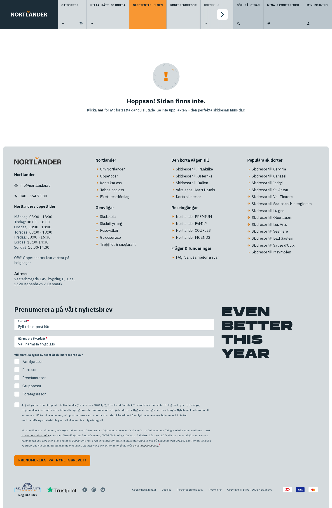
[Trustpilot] (62, 489)
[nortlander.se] (37, 161)
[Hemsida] (29, 14)
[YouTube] (102, 489)
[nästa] (222, 14)
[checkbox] (114, 378)
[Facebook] (84, 489)
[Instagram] (93, 489)
